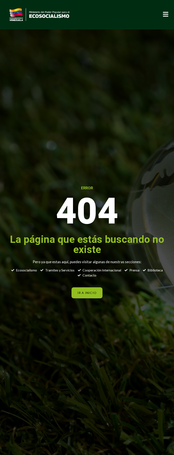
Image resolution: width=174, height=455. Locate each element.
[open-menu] (165, 14)
